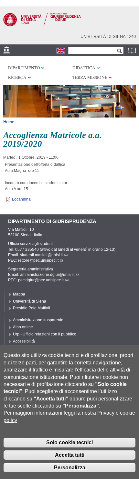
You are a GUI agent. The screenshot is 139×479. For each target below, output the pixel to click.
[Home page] (42, 25)
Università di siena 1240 (108, 36)
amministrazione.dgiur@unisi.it (47, 274)
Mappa (19, 294)
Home (8, 121)
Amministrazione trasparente (38, 320)
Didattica (83, 67)
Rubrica (132, 50)
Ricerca (17, 77)
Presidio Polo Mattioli (31, 308)
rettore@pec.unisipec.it (38, 260)
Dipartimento (24, 67)
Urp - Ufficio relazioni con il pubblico (44, 334)
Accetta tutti (69, 455)
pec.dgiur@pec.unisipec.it (41, 280)
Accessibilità (24, 341)
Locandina (21, 199)
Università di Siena (29, 301)
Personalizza (69, 467)
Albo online (23, 327)
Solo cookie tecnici (69, 442)
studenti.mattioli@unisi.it (41, 255)
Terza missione (89, 77)
